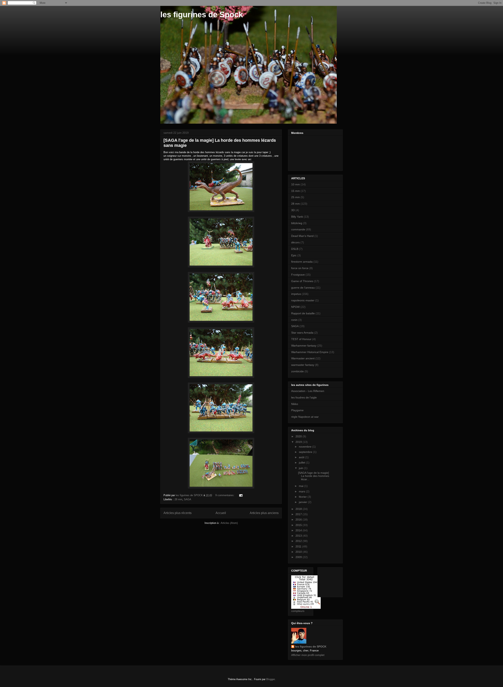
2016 (299, 519)
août (302, 457)
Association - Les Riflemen (307, 391)
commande (298, 229)
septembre (306, 451)
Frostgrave (298, 274)
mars (302, 491)
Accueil (221, 513)
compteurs (297, 611)
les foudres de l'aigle (304, 397)
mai (301, 485)
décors (295, 242)
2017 (299, 514)
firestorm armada (302, 261)
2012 (299, 541)
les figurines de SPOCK (310, 646)
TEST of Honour (301, 339)
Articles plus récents (177, 513)
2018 (299, 508)
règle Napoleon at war (305, 416)
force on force (299, 268)
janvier (303, 502)
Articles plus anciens (264, 513)
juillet (302, 462)
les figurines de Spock (201, 14)
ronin (294, 319)
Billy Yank (297, 216)
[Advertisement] (333, 581)
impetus (296, 293)
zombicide (297, 371)
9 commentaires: (225, 495)
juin (301, 468)
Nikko (294, 404)
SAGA (187, 499)
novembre (305, 446)
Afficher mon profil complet (307, 655)
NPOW (295, 306)
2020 (299, 436)
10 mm (295, 184)
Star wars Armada (302, 332)
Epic (293, 255)
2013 (299, 535)
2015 (299, 525)
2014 (299, 530)
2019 (299, 441)
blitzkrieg (296, 223)
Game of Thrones (302, 281)
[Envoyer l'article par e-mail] (240, 495)
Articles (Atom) (229, 522)
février (303, 496)
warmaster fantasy (302, 364)
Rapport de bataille (303, 313)
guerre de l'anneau (303, 287)
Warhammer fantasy (303, 345)
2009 (299, 557)
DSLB (294, 248)
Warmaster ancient (303, 358)
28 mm (178, 499)
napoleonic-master (302, 300)
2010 (299, 551)
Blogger (270, 679)
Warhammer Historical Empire (309, 352)
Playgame (297, 410)
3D (293, 210)
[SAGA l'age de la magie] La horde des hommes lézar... (313, 476)
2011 (299, 546)
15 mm (295, 190)
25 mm (295, 197)
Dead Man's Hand (302, 235)
